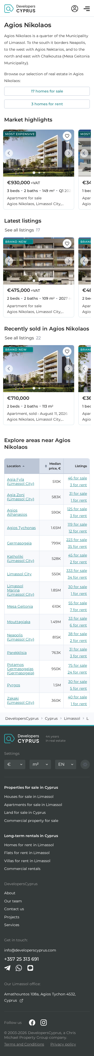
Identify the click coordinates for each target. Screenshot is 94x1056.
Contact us (14, 909)
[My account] (74, 8)
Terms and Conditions (24, 1044)
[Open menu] (87, 9)
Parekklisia (17, 652)
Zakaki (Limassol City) (20, 700)
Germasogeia (19, 543)
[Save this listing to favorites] (67, 135)
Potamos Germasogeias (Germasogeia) (20, 668)
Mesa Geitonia (20, 606)
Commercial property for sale (31, 820)
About (9, 893)
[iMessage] (30, 968)
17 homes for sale (47, 91)
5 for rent (78, 688)
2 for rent (78, 562)
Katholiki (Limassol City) (20, 558)
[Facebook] (32, 1022)
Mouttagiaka (18, 621)
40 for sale (77, 697)
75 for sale (77, 665)
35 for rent (77, 546)
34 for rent (77, 577)
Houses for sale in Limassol (29, 796)
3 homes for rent (47, 104)
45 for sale (77, 555)
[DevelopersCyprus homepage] (20, 8)
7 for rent (78, 610)
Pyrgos (13, 685)
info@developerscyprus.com (30, 950)
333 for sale (76, 570)
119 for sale (77, 524)
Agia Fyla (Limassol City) (20, 481)
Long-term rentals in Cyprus (31, 835)
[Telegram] (7, 968)
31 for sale (78, 493)
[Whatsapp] (19, 968)
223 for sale (76, 540)
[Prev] (10, 153)
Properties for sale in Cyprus (31, 787)
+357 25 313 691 (21, 959)
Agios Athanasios (17, 512)
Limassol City (19, 574)
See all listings (22, 230)
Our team (13, 901)
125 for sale (77, 509)
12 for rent (78, 531)
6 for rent (78, 625)
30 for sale (77, 587)
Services (11, 924)
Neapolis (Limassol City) (20, 637)
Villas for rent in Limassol (27, 860)
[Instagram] (43, 1022)
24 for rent (77, 672)
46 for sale (77, 478)
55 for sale (77, 603)
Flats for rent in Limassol (27, 852)
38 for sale (77, 634)
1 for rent (79, 500)
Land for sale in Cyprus (25, 812)
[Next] (67, 153)
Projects (11, 917)
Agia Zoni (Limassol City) (20, 496)
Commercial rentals (22, 868)
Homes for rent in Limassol (29, 845)
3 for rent (78, 485)
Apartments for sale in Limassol (33, 804)
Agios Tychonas (21, 527)
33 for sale (77, 618)
